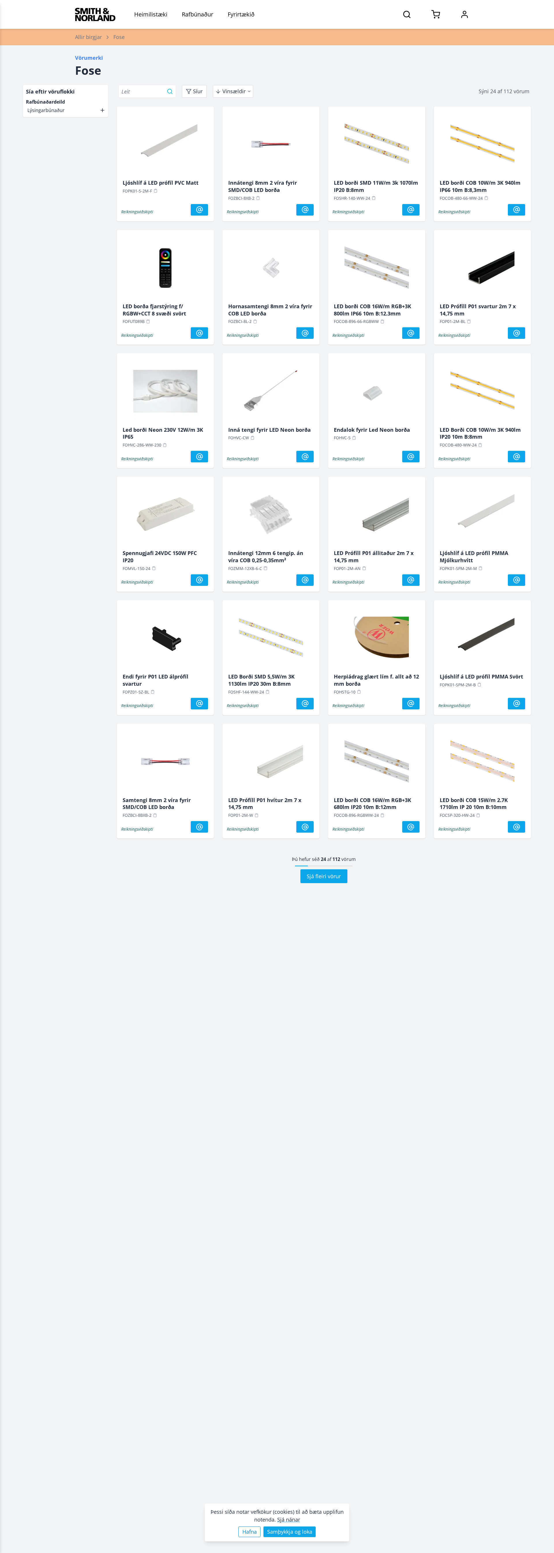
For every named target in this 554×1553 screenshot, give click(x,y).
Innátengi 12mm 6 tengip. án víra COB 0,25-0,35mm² (265, 557)
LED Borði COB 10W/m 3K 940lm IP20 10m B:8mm (480, 433)
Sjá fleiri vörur (324, 876)
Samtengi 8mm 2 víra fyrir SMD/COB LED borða (157, 804)
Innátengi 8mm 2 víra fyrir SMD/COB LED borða (262, 186)
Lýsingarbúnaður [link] (46, 110)
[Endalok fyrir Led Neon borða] (376, 392)
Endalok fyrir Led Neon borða (372, 429)
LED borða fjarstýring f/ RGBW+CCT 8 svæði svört (154, 310)
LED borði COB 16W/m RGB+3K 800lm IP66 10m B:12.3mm (372, 310)
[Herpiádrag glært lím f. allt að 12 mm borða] (376, 639)
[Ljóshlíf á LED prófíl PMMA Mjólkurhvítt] (482, 516)
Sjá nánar (288, 1519)
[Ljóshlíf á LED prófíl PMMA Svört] (482, 639)
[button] (65, 110)
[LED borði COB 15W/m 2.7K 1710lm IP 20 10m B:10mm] (482, 763)
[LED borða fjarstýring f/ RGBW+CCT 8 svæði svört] (165, 269)
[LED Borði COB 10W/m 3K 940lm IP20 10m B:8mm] (482, 392)
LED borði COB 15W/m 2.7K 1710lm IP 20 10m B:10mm (474, 804)
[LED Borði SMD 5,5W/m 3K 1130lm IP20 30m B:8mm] (271, 639)
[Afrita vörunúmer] (156, 191)
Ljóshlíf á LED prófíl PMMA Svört (481, 676)
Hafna (249, 1531)
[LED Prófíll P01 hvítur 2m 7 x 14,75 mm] (271, 763)
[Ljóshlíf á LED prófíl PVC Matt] (165, 145)
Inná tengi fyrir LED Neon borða (269, 429)
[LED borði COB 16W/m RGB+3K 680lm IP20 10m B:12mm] (376, 763)
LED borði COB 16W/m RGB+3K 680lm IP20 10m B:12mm (372, 804)
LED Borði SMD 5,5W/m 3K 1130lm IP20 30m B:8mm (261, 680)
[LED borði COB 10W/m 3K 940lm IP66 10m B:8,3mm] (482, 145)
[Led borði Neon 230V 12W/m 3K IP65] (165, 392)
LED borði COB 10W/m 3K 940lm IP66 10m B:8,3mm (480, 186)
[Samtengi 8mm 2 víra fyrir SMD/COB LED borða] (165, 763)
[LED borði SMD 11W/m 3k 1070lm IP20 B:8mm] (376, 145)
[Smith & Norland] (95, 14)
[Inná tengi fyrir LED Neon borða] (271, 392)
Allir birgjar (88, 36)
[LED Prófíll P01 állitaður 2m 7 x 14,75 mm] (376, 516)
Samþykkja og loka (289, 1531)
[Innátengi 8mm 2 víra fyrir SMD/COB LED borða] (271, 145)
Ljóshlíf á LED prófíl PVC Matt (161, 182)
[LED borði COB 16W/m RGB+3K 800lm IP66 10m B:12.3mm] (376, 269)
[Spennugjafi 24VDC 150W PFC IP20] (165, 516)
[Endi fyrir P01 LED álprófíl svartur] (165, 639)
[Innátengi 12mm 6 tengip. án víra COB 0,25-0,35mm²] (271, 516)
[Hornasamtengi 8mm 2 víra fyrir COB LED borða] (271, 269)
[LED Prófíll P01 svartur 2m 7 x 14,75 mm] (482, 269)
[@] (199, 210)
